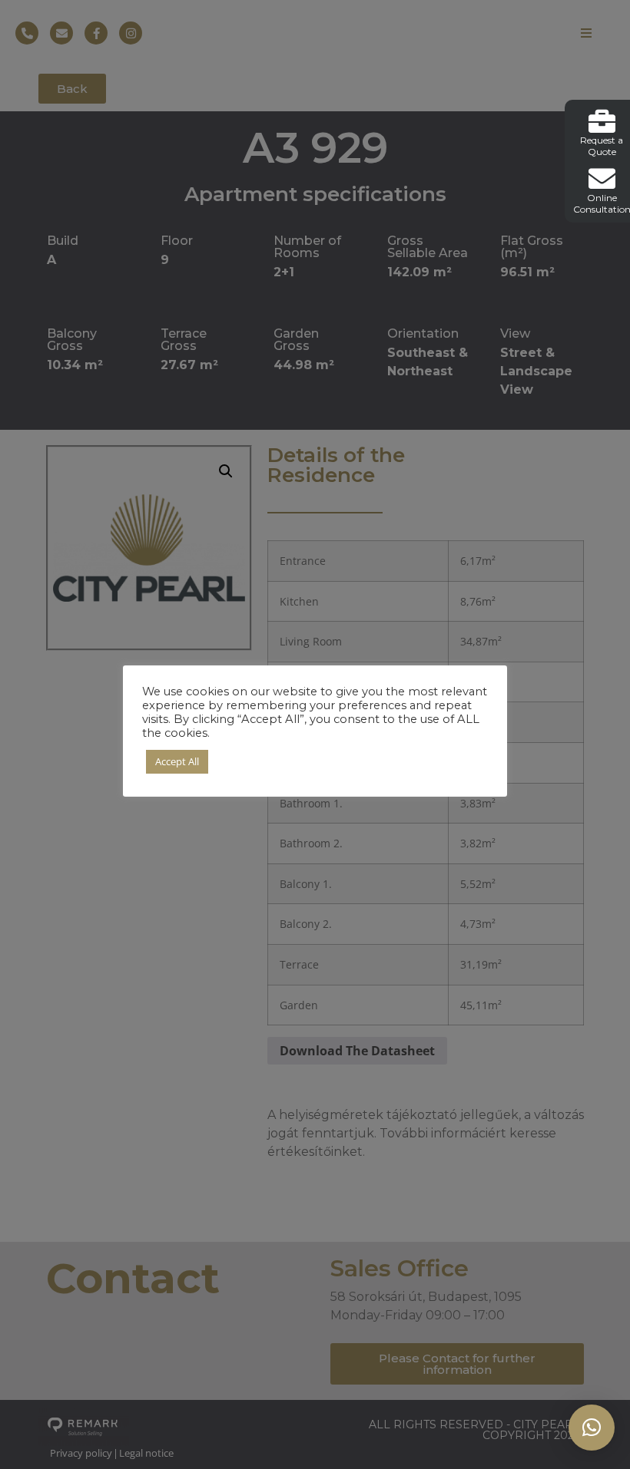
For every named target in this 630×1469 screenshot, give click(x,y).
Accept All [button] (177, 761)
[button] (592, 1428)
